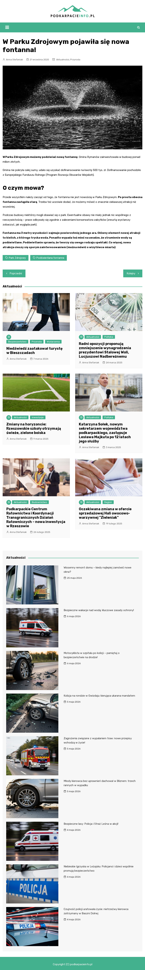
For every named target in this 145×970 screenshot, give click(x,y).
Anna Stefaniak (14, 59)
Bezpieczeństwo (17, 341)
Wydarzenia (53, 341)
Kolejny (131, 273)
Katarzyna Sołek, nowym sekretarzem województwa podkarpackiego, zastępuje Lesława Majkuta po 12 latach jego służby (105, 432)
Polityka (108, 337)
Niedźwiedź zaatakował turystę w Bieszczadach (34, 350)
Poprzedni (16, 273)
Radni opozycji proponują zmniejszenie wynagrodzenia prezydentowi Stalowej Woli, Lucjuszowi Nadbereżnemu (105, 350)
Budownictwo (39, 502)
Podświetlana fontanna (50, 258)
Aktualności (62, 59)
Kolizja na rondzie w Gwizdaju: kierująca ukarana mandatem (99, 695)
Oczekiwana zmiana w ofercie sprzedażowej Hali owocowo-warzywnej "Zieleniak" (105, 513)
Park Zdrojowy (17, 258)
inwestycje (38, 417)
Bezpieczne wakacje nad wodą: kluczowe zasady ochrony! (99, 610)
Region (108, 502)
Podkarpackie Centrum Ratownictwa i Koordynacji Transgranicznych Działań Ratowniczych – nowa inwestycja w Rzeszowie (35, 517)
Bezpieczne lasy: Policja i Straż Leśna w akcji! (91, 823)
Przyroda (75, 59)
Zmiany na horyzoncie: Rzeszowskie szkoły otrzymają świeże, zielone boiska (33, 428)
